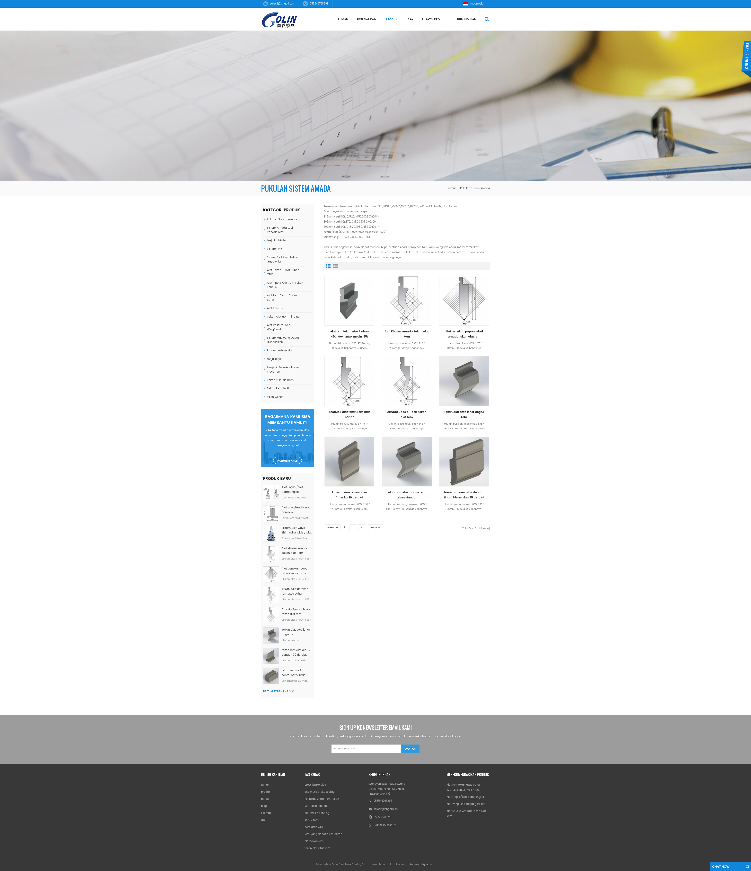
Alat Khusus (275, 308)
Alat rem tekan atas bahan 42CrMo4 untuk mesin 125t (349, 334)
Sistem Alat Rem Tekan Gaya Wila (282, 259)
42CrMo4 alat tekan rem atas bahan (295, 591)
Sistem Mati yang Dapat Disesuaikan (283, 340)
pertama (332, 528)
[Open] (746, 59)
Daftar (410, 748)
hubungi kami (467, 19)
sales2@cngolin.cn (282, 4)
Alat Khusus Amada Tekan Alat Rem (295, 550)
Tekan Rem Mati (278, 388)
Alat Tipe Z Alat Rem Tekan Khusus (285, 285)
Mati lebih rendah (316, 806)
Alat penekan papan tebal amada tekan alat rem (295, 571)
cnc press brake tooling (320, 792)
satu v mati (312, 820)
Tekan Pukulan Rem (280, 380)
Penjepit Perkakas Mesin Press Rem (283, 369)
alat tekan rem (314, 841)
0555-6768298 (383, 801)
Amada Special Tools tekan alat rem (296, 611)
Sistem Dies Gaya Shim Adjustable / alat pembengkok (297, 530)
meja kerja (274, 359)
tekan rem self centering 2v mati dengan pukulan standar (293, 673)
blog (264, 806)
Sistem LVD (274, 249)
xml (263, 820)
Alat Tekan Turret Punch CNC (283, 272)
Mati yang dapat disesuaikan (323, 834)
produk (391, 19)
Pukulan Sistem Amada (282, 219)
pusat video (431, 19)
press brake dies (315, 785)
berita (265, 799)
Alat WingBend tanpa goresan (296, 509)
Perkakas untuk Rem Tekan (322, 799)
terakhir (376, 528)
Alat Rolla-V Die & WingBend (279, 327)
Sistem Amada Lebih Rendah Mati (281, 230)
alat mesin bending (317, 813)
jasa (409, 19)
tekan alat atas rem (317, 848)
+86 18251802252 (385, 826)
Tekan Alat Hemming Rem (284, 316)
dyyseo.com (428, 864)
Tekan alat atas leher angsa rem (296, 632)
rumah (343, 19)
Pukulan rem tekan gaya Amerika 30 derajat (349, 495)
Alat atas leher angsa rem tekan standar (407, 495)
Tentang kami (367, 19)
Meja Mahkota (276, 240)
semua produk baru (277, 691)
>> (362, 528)
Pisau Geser (275, 397)
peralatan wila (314, 827)
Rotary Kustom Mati (280, 350)
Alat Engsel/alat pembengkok (292, 489)
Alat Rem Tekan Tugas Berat (282, 297)
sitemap (266, 813)
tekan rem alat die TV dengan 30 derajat (296, 652)
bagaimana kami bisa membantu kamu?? (287, 420)
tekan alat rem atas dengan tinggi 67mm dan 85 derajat (464, 495)
